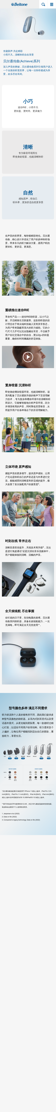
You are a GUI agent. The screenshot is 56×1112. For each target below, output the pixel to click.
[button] (43, 4)
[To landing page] (19, 4)
